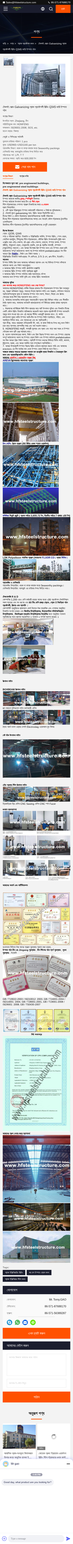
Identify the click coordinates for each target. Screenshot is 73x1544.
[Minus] (68, 1464)
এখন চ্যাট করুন (36, 1333)
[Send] (68, 1538)
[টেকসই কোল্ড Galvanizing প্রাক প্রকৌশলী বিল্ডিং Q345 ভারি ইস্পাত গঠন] (43, 80)
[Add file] (4, 1538)
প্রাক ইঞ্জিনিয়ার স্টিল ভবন (15, 1279)
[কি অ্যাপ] (17, 1322)
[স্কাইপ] (9, 1322)
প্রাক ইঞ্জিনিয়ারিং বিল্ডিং (14, 1272)
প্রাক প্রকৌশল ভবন (26, 43)
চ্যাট (63, 8)
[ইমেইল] (25, 1322)
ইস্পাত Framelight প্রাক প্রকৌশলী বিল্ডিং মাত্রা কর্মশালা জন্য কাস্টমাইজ (52, 1456)
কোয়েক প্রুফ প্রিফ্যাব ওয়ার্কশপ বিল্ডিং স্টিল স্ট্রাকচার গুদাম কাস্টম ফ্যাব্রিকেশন (18, 1456)
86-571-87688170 (60, 2)
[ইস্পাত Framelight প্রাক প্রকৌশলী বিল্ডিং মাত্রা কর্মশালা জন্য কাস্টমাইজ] (53, 1437)
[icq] (33, 1322)
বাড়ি (4, 43)
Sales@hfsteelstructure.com (21, 2)
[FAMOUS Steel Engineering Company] (17, 9)
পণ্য (12, 43)
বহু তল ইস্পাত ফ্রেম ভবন (39, 1272)
